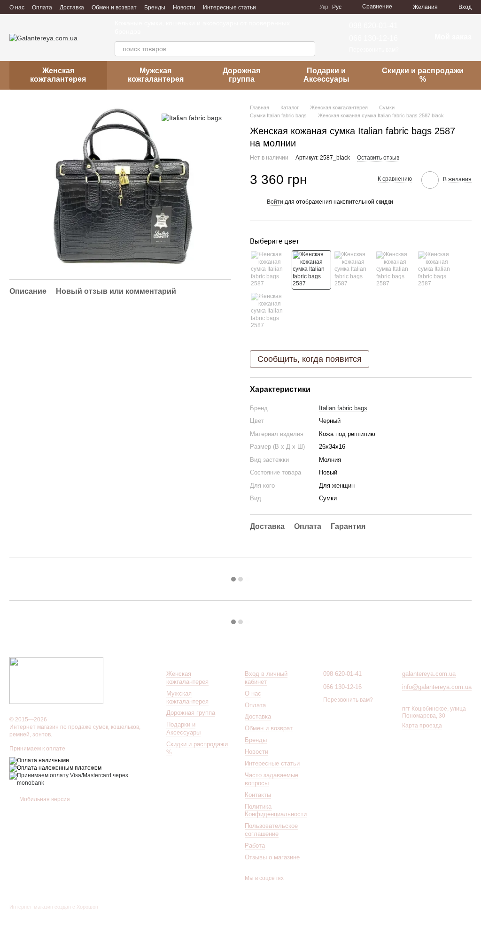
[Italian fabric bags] (191, 117)
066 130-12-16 (373, 38)
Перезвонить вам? (374, 49)
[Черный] (311, 270)
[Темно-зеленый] (395, 270)
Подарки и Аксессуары (326, 75)
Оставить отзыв (378, 157)
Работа (255, 845)
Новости (184, 7)
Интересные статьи (229, 7)
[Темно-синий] (437, 270)
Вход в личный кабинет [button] (266, 677)
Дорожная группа (241, 75)
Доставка (72, 7)
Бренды (154, 7)
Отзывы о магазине (272, 857)
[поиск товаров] (307, 48)
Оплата (42, 7)
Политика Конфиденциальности (276, 810)
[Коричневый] (353, 270)
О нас (16, 7)
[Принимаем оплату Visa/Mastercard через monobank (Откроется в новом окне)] (80, 779)
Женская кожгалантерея (58, 75)
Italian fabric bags (343, 408)
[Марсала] (269, 270)
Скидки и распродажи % (423, 75)
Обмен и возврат (114, 7)
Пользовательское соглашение (271, 829)
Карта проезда (422, 725)
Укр (323, 7)
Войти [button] (275, 202)
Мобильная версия (44, 799)
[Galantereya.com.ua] (56, 680)
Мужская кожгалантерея (156, 75)
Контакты (258, 794)
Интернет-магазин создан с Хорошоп (53, 907)
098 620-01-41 (373, 26)
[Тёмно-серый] (269, 311)
